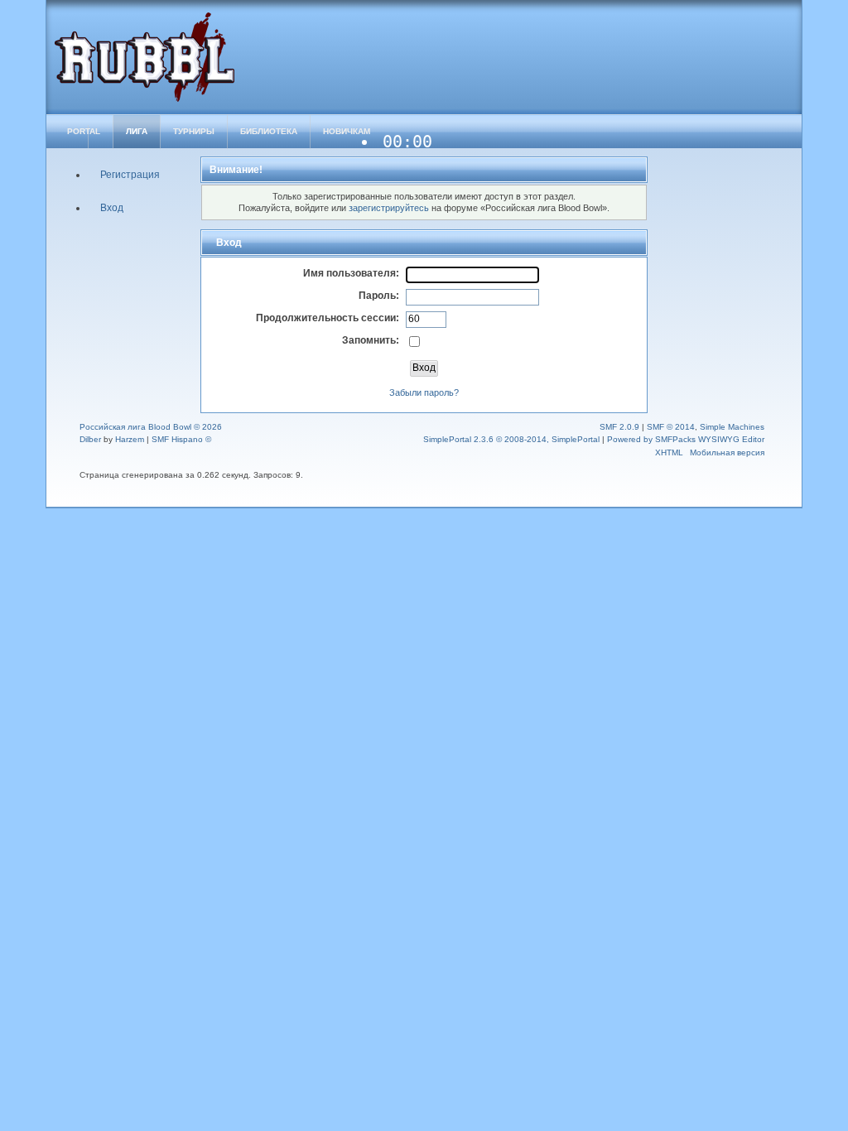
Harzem (129, 439)
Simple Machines (732, 426)
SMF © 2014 (671, 426)
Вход (111, 208)
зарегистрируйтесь (389, 208)
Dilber (90, 439)
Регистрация (130, 174)
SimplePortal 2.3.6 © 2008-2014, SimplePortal (511, 439)
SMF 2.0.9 (619, 426)
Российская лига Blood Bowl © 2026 (151, 426)
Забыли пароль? (424, 392)
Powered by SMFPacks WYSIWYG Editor (685, 439)
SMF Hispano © (181, 439)
